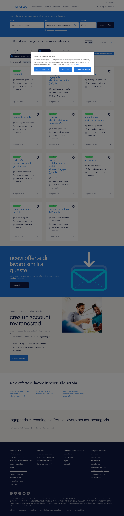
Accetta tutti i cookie (82, 69)
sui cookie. (76, 64)
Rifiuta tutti (66, 69)
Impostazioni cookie (42, 69)
